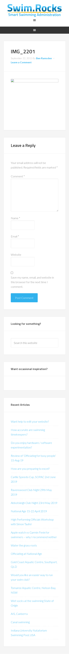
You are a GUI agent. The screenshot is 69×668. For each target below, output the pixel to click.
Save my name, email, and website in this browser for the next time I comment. (32, 282)
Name (15, 218)
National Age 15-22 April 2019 (29, 511)
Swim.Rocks (35, 11)
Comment (18, 176)
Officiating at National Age (26, 553)
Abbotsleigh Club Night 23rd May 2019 (34, 502)
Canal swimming (20, 622)
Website (16, 254)
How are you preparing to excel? (30, 468)
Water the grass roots (24, 545)
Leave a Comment (21, 62)
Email (15, 236)
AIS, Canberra (19, 613)
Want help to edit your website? (30, 421)
